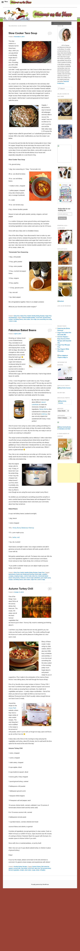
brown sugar (38, 574)
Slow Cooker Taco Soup (23, 33)
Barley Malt (43, 409)
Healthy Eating (36, 316)
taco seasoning (41, 319)
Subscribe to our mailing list (64, 209)
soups (33, 870)
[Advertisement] (68, 473)
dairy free (35, 576)
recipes (11, 319)
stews (37, 870)
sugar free (34, 579)
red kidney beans (18, 319)
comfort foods (28, 576)
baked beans (12, 574)
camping (11, 576)
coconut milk (16, 868)
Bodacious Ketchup (28, 574)
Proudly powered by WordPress (40, 884)
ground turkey (47, 317)
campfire (44, 574)
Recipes (42, 316)
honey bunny (16, 578)
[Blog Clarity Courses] (64, 388)
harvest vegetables (14, 870)
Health (29, 316)
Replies (42, 870)
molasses (23, 578)
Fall (42, 868)
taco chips (34, 319)
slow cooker (27, 319)
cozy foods (24, 868)
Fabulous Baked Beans (22, 330)
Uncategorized (13, 317)
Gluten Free (23, 316)
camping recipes (18, 576)
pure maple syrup (46, 578)
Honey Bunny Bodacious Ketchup (23, 528)
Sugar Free (48, 316)
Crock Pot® (39, 317)
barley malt (16, 537)
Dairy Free (17, 316)
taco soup (49, 319)
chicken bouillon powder (28, 317)
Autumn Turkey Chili (21, 588)
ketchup (44, 414)
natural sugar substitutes (33, 578)
